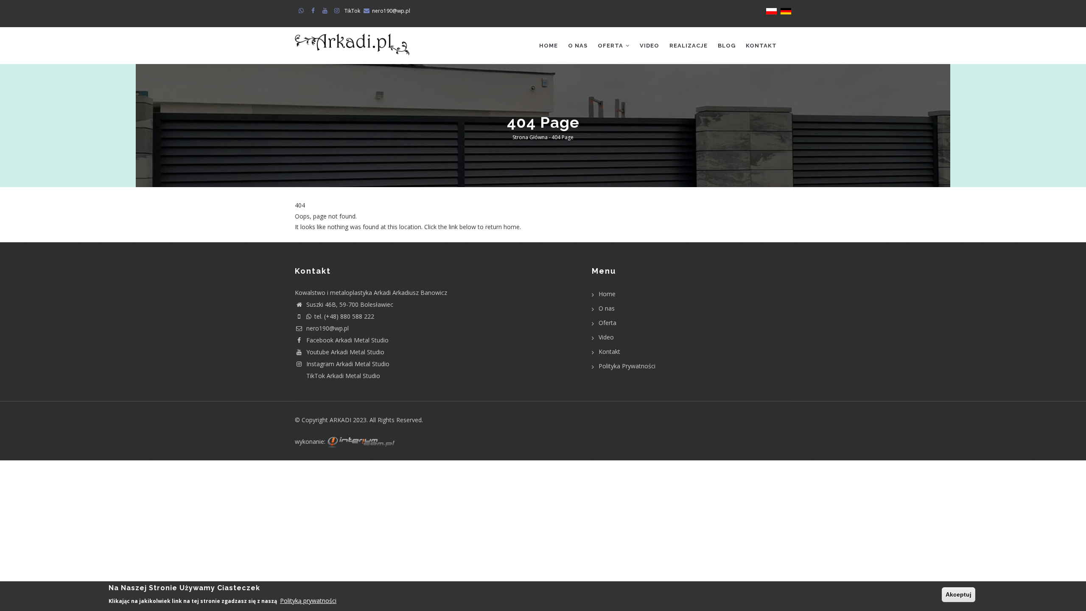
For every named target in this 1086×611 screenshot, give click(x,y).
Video (649, 45)
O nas (578, 45)
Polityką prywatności (308, 600)
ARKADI (340, 420)
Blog (727, 45)
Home (548, 45)
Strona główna (530, 137)
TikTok (352, 10)
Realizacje (688, 45)
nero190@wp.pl (391, 10)
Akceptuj (958, 594)
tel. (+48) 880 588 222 (344, 316)
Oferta (611, 45)
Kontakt (761, 45)
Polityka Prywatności (627, 366)
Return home (313, 237)
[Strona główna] (352, 41)
